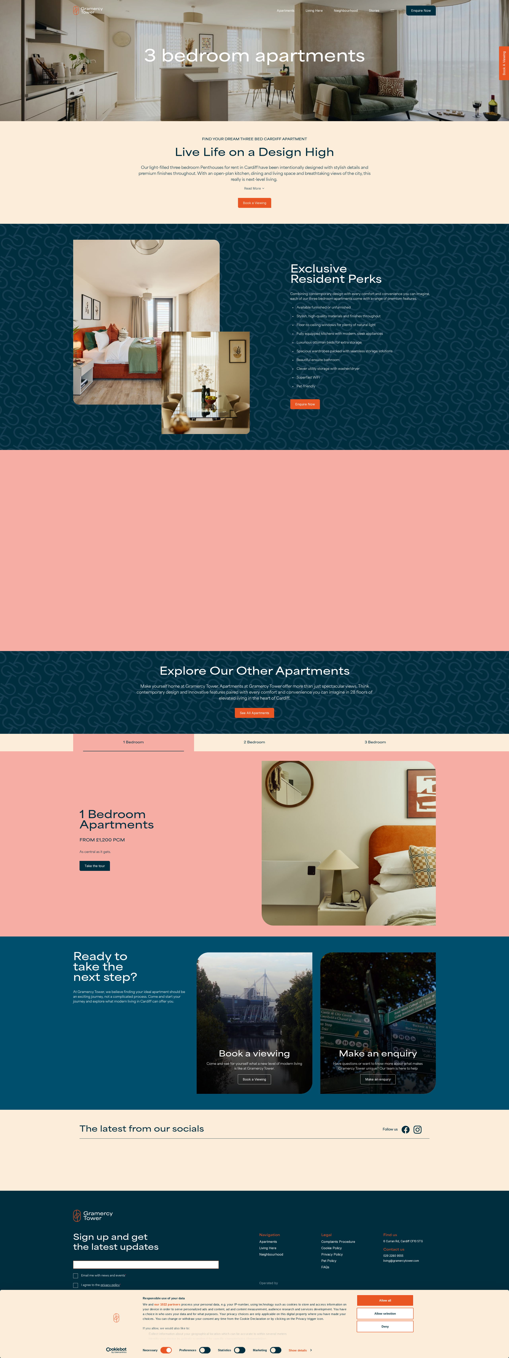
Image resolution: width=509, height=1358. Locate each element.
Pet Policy (328, 1261)
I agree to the (101, 1285)
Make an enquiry (378, 1079)
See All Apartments (254, 713)
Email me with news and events (103, 1275)
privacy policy (110, 1285)
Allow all (385, 1300)
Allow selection (385, 1313)
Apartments (285, 11)
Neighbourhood (346, 11)
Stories (374, 11)
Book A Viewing (504, 63)
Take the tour (95, 866)
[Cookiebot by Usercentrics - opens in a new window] (116, 1350)
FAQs (325, 1267)
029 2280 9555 (393, 1255)
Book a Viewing (254, 203)
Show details (298, 1350)
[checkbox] (75, 1275)
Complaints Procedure (338, 1242)
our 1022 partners (167, 1304)
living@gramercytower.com (401, 1260)
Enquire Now (421, 11)
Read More (252, 188)
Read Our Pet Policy (93, 589)
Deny (385, 1326)
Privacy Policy (332, 1254)
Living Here (314, 11)
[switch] (205, 1350)
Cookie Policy (331, 1248)
